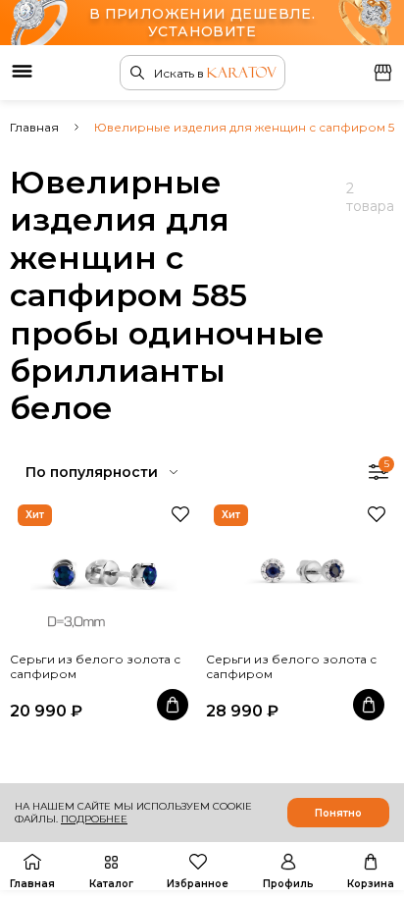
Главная (34, 127)
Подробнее (94, 819)
